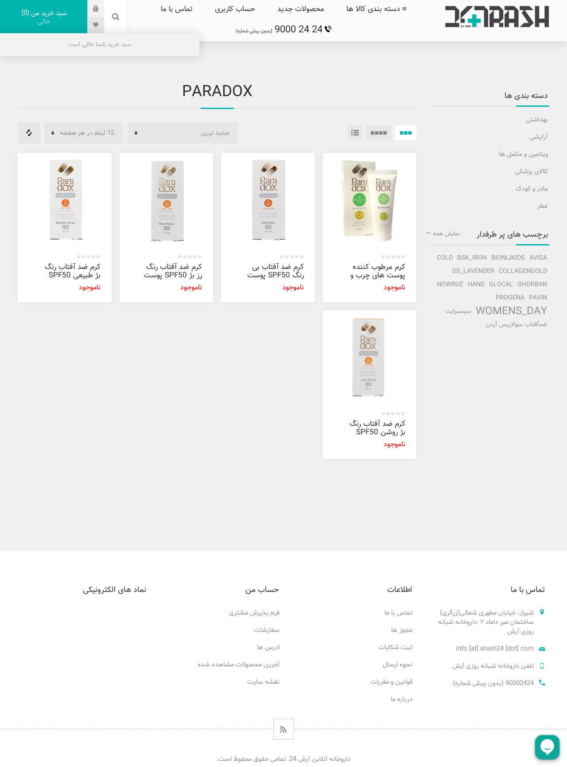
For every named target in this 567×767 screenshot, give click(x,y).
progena (510, 298)
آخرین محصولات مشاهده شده (239, 665)
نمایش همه (446, 234)
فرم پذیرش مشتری (254, 613)
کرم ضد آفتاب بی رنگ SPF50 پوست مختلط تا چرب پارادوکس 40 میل (275, 279)
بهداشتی (537, 120)
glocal (501, 285)
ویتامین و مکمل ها (523, 154)
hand (476, 285)
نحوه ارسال (397, 665)
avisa (538, 258)
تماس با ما (398, 613)
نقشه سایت (263, 682)
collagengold (523, 271)
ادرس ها (268, 647)
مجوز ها (401, 630)
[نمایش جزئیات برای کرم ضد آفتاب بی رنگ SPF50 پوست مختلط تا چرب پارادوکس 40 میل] (268, 200)
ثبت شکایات (395, 647)
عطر (542, 206)
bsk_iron (472, 258)
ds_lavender (473, 271)
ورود (89, 8)
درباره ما (401, 699)
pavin (538, 298)
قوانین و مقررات (391, 682)
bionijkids (508, 258)
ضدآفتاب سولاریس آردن (516, 324)
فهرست (354, 132)
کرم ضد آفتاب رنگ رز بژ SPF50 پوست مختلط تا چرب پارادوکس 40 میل (173, 279)
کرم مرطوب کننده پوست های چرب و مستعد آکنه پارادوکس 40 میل (377, 279)
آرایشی (538, 137)
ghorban (532, 285)
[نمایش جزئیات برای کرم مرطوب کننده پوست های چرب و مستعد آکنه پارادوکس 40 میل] (370, 200)
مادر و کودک (532, 189)
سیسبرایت (458, 311)
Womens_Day (511, 311)
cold (445, 258)
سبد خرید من (44, 17)
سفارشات (267, 630)
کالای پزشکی (531, 172)
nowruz (450, 285)
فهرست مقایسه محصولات (29, 133)
